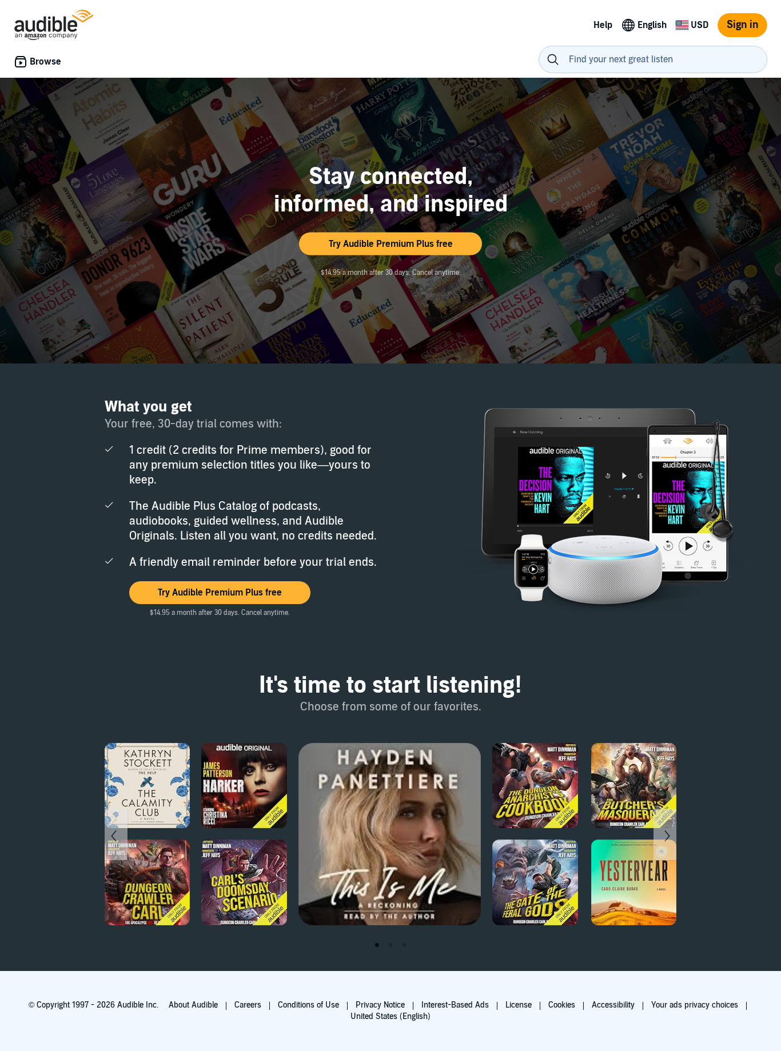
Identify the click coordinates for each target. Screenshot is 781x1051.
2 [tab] (390, 945)
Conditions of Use (308, 1005)
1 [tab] (376, 945)
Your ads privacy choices (694, 1005)
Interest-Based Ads (455, 1005)
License (518, 1005)
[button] (390, 244)
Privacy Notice (380, 1005)
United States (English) (390, 1016)
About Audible (193, 1005)
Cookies (561, 1005)
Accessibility (613, 1005)
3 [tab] (404, 945)
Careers (247, 1005)
